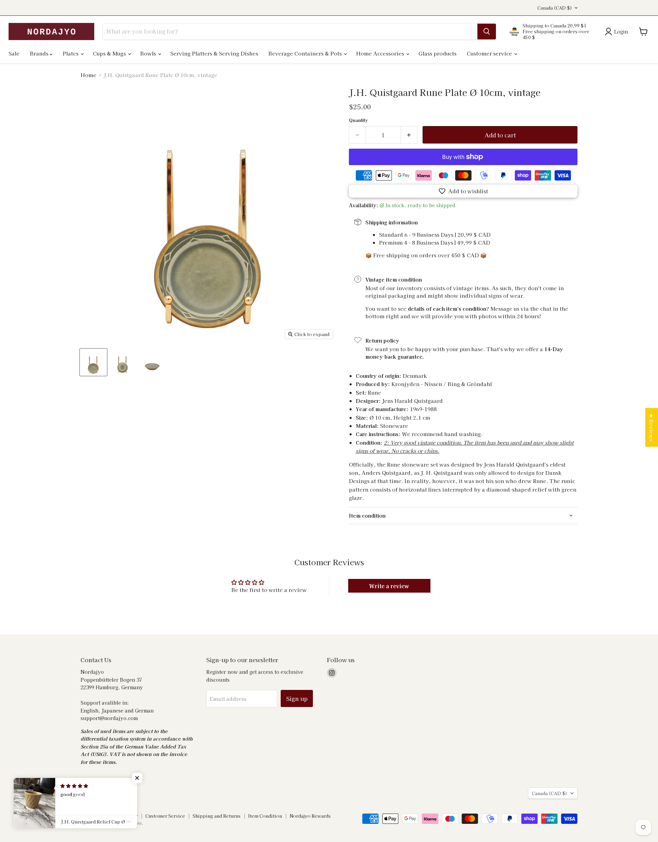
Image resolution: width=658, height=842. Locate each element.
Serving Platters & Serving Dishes (214, 53)
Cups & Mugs (110, 53)
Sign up (296, 698)
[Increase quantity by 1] (409, 135)
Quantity (358, 120)
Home (88, 75)
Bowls (148, 53)
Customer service (490, 53)
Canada (554, 8)
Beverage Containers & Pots (305, 53)
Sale (14, 53)
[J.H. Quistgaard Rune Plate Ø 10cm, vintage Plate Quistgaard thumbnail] (93, 362)
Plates (71, 53)
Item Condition (265, 816)
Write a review (389, 586)
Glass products (437, 53)
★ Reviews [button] (651, 427)
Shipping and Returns (217, 816)
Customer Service (165, 816)
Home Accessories (380, 53)
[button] (463, 191)
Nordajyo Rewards (310, 816)
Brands (40, 53)
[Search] (486, 31)
